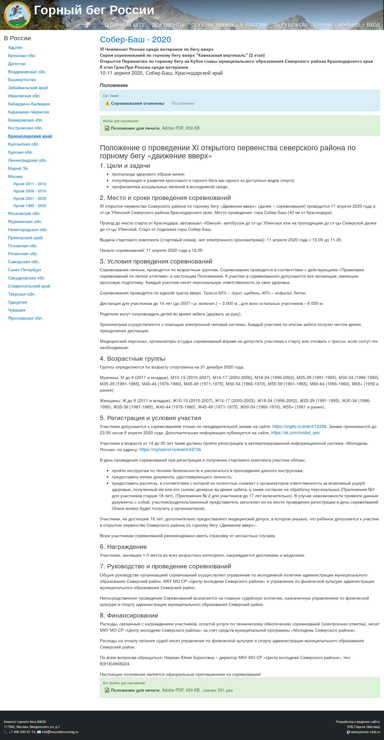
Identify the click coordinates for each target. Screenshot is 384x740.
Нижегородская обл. (28, 229)
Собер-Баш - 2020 (135, 39)
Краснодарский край (30, 136)
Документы (168, 24)
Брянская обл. (22, 55)
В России (253, 24)
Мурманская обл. (25, 221)
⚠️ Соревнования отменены (134, 103)
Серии (323, 24)
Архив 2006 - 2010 (30, 191)
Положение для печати (135, 128)
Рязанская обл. (23, 253)
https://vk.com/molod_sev (295, 432)
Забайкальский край (28, 87)
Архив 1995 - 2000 (30, 205)
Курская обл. (20, 152)
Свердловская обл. (26, 278)
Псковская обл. (23, 245)
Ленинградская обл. (27, 160)
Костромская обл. (25, 128)
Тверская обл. (21, 294)
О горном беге (125, 24)
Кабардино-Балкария (29, 104)
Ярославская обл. (25, 318)
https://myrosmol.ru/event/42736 (170, 449)
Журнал (349, 24)
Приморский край (25, 237)
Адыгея (15, 47)
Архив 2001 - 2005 (30, 198)
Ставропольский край (29, 286)
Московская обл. (24, 213)
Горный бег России (94, 9)
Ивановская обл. (24, 95)
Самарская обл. (23, 261)
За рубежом (290, 24)
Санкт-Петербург (24, 269)
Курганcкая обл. (23, 144)
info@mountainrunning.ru (60, 731)
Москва (15, 176)
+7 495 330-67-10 (22, 731)
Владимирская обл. (27, 71)
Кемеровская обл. (25, 120)
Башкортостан (22, 79)
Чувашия (17, 310)
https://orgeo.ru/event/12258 (299, 426)
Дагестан (17, 63)
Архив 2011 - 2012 (30, 183)
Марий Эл (18, 168)
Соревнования (212, 24)
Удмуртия (17, 302)
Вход (373, 24)
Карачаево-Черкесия (28, 112)
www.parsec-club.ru (365, 731)
